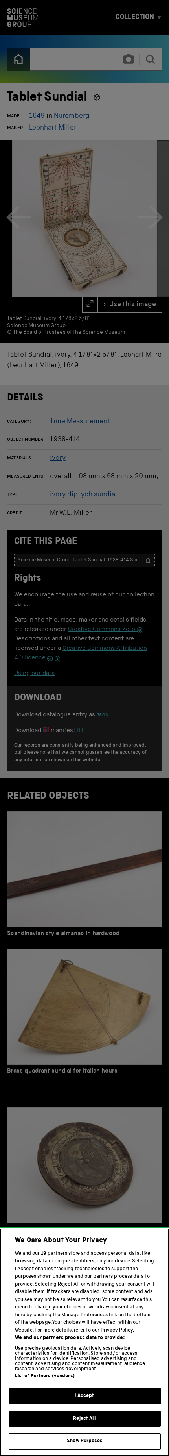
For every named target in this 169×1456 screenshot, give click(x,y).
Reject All (84, 1418)
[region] (84, 1342)
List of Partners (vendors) (45, 1376)
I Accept (84, 1396)
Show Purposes (84, 1441)
